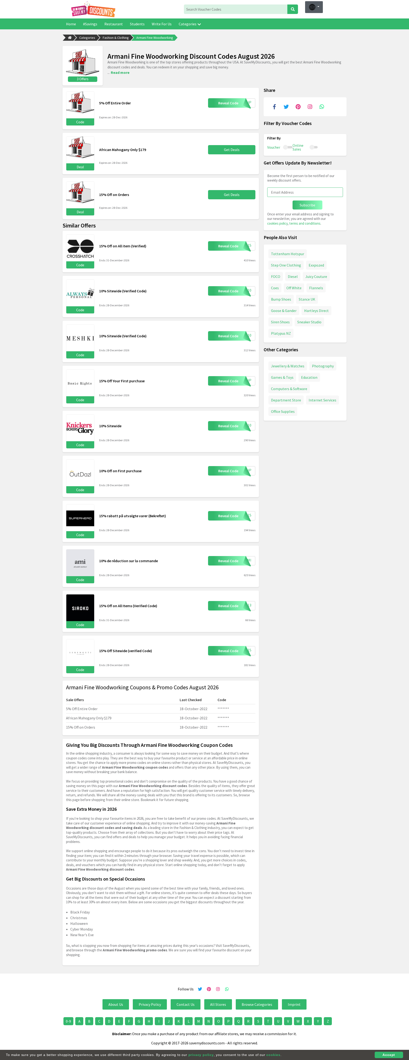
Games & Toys (282, 377)
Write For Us (162, 24)
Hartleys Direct (316, 310)
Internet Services (322, 400)
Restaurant (113, 24)
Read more (120, 72)
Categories (187, 24)
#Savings (90, 24)
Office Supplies (283, 411)
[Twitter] (286, 106)
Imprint (294, 1004)
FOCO (275, 276)
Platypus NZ (281, 333)
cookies (273, 1055)
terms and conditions (304, 223)
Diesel (293, 276)
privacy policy (201, 1055)
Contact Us (186, 1004)
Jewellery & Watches (287, 366)
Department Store (286, 400)
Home (71, 24)
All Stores (218, 1004)
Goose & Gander (284, 310)
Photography (323, 366)
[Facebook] (274, 106)
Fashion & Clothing (116, 38)
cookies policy (277, 223)
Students (137, 24)
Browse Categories (257, 1004)
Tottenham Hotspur (287, 253)
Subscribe (307, 205)
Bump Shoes (281, 299)
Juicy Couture (316, 276)
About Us (115, 1004)
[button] (314, 7)
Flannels (316, 287)
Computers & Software (289, 388)
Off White (294, 287)
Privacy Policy (150, 1004)
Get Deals (232, 149)
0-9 (68, 1021)
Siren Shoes (280, 322)
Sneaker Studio (309, 322)
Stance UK (307, 299)
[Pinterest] (298, 106)
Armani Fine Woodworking (154, 38)
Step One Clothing (286, 265)
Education (309, 377)
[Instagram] (310, 106)
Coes (275, 287)
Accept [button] (388, 1055)
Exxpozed (316, 265)
